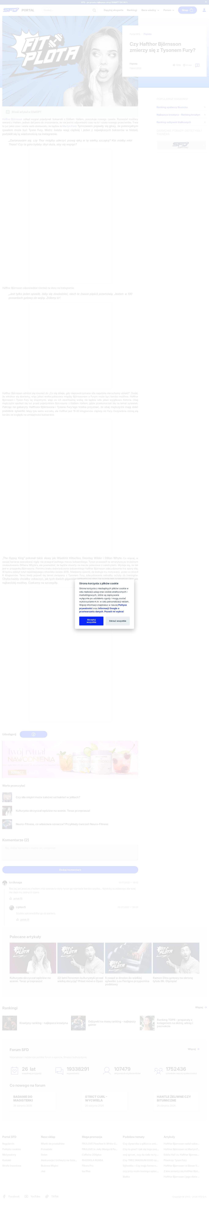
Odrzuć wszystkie (117, 621)
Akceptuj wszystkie (91, 620)
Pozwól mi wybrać (114, 611)
